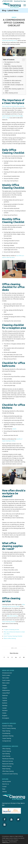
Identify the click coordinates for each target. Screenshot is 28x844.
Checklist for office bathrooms (12, 80)
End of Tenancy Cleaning (9, 728)
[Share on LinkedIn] (16, 657)
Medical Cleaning (6, 766)
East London (5, 678)
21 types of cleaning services (11, 629)
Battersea (5, 695)
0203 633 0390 (8, 1)
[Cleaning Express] (11, 5)
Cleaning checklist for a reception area (13, 77)
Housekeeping (6, 733)
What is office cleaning (10, 638)
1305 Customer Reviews (15, 811)
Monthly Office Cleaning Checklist (14, 70)
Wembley (4, 705)
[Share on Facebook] (4, 657)
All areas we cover (7, 673)
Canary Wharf (6, 693)
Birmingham (5, 718)
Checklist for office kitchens (12, 82)
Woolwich (4, 710)
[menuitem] (24, 5)
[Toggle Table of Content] (22, 60)
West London (5, 683)
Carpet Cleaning (6, 738)
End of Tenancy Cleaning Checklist (13, 636)
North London (6, 675)
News (3, 789)
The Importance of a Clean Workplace (12, 63)
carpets (14, 429)
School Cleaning (6, 751)
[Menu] (24, 5)
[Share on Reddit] (20, 657)
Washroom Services (7, 761)
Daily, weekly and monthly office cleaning (13, 106)
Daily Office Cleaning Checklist (13, 66)
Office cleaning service (11, 93)
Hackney (4, 698)
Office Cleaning (6, 748)
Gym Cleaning (6, 753)
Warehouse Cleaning (8, 758)
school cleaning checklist (8, 621)
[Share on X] (8, 657)
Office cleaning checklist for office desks (13, 73)
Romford (4, 703)
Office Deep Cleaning (8, 771)
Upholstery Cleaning (7, 736)
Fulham (4, 713)
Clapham (4, 700)
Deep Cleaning (6, 731)
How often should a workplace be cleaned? (13, 85)
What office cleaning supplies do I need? (14, 90)
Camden (4, 708)
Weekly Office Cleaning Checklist (13, 68)
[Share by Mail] (24, 657)
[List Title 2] (11, 819)
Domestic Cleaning (7, 726)
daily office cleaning (12, 616)
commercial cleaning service (9, 40)
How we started (6, 781)
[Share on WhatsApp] (12, 657)
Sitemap (4, 791)
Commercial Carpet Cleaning (10, 774)
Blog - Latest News (10, 10)
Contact (4, 786)
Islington (4, 688)
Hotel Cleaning (6, 756)
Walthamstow (6, 690)
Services (14, 17)
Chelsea (4, 685)
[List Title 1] (4, 819)
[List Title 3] (18, 819)
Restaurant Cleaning (7, 763)
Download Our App (20, 1)
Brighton (4, 715)
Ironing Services (6, 741)
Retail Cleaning (6, 768)
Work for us (5, 784)
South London (6, 680)
